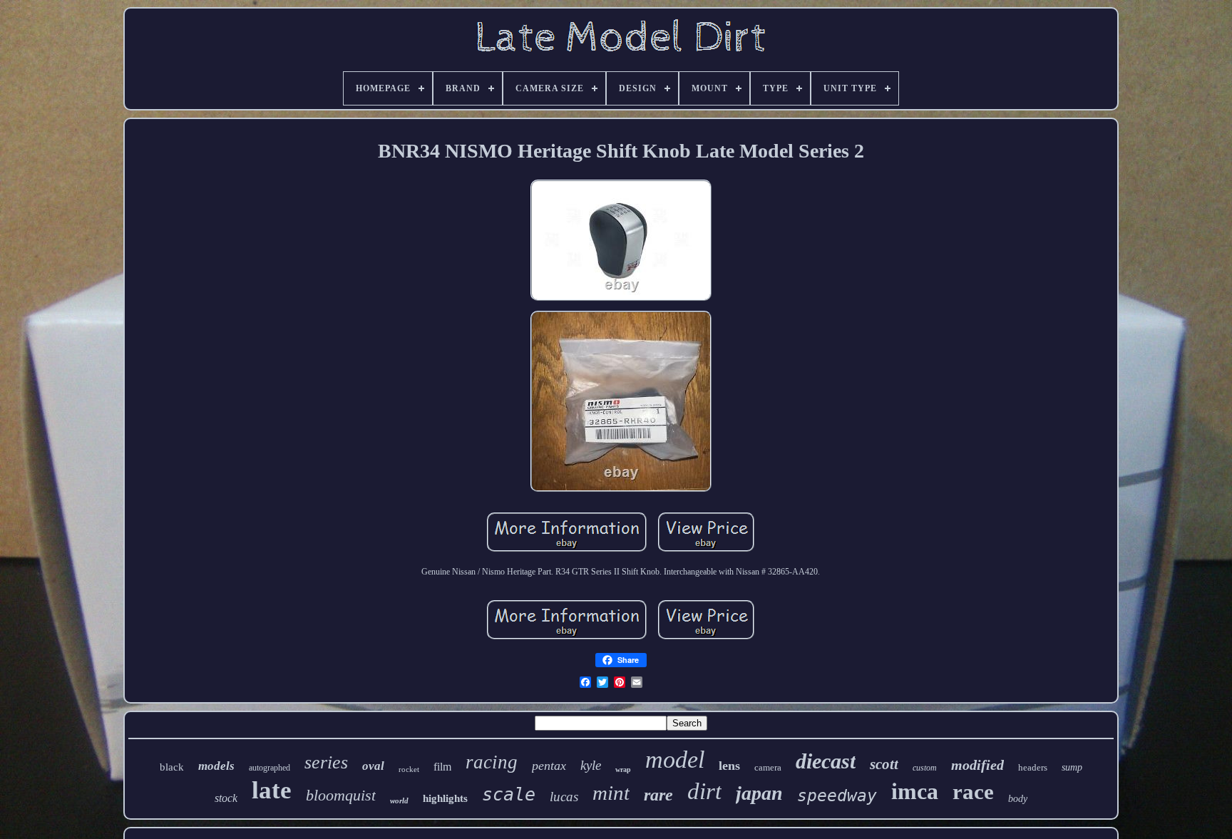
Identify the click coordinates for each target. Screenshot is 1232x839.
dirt (704, 791)
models (216, 766)
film (442, 767)
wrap (623, 769)
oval (373, 766)
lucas (564, 796)
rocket (409, 769)
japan (759, 793)
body (1017, 798)
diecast (826, 761)
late (272, 790)
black (172, 767)
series (326, 762)
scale (508, 794)
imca (914, 791)
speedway (837, 795)
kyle (590, 765)
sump (1072, 767)
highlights (445, 798)
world (399, 800)
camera (767, 767)
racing (492, 762)
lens (729, 765)
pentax (549, 765)
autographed (269, 768)
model (674, 759)
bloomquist (341, 795)
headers (1032, 767)
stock (226, 798)
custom (925, 768)
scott (884, 764)
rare (658, 795)
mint (611, 792)
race (973, 791)
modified (977, 765)
